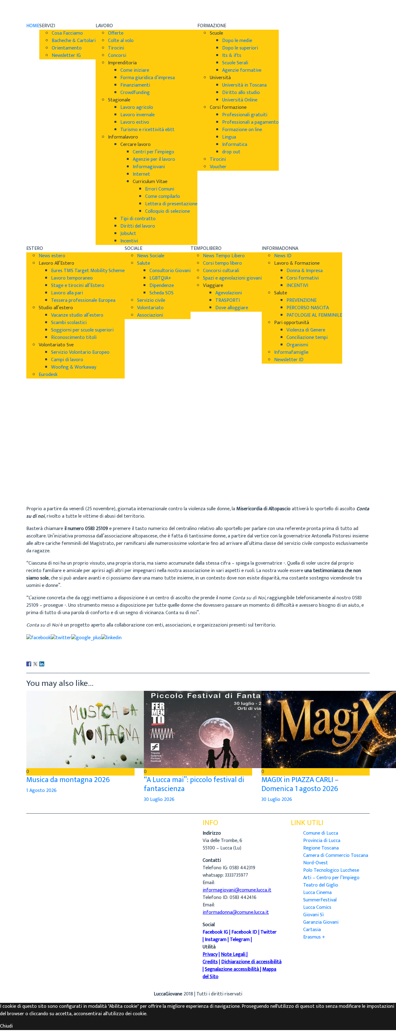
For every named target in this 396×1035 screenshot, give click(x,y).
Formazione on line (242, 130)
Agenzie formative (241, 70)
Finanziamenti (135, 85)
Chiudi (6, 1026)
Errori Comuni (159, 189)
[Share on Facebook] (38, 637)
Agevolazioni (228, 293)
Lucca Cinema (317, 892)
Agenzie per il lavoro (154, 159)
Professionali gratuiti (244, 115)
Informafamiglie (291, 352)
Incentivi (129, 241)
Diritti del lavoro (137, 226)
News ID (282, 256)
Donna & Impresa (304, 271)
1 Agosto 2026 (41, 790)
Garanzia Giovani (320, 922)
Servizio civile (151, 300)
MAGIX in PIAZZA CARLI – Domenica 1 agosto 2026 (299, 784)
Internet (141, 174)
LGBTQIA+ (160, 278)
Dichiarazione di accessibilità (251, 962)
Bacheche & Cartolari (74, 40)
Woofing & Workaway (73, 367)
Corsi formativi (302, 278)
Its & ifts (231, 55)
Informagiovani (149, 167)
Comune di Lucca (320, 833)
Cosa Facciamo (67, 33)
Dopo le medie (237, 40)
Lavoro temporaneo (72, 278)
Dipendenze (161, 285)
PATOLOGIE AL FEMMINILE (314, 315)
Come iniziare (134, 70)
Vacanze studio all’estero (77, 315)
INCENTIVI (297, 285)
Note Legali (233, 954)
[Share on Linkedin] (111, 637)
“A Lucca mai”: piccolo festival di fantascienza (194, 784)
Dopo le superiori (240, 48)
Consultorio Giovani (170, 271)
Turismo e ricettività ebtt (147, 130)
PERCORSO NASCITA (307, 308)
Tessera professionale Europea (83, 300)
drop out (231, 152)
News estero (52, 256)
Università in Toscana (244, 85)
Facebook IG (215, 932)
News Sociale (150, 256)
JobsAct (128, 233)
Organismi (297, 345)
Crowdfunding (135, 92)
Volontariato (150, 308)
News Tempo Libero (224, 256)
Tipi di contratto (138, 219)
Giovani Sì (313, 915)
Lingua (229, 137)
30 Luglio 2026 (159, 799)
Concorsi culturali (221, 271)
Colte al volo (121, 40)
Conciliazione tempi (307, 337)
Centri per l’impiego (153, 152)
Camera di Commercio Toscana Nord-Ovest (335, 859)
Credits (210, 962)
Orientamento (67, 48)
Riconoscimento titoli (74, 337)
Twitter (268, 932)
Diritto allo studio (241, 92)
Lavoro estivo (134, 122)
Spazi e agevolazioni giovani (232, 278)
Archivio (34, 484)
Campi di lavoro (67, 360)
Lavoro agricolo (136, 107)
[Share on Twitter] (61, 637)
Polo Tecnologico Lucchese (331, 870)
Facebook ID (244, 932)
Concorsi (117, 55)
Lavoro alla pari (67, 293)
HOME (32, 26)
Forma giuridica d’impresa (147, 78)
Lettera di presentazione (171, 204)
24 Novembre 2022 (46, 491)
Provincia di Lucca (321, 840)
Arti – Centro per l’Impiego (331, 878)
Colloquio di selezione (167, 211)
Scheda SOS (161, 293)
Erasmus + (314, 937)
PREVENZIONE (301, 300)
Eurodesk (48, 374)
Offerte (115, 33)
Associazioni (150, 315)
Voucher (218, 167)
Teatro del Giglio (320, 885)
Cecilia (33, 477)
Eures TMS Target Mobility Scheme (88, 271)
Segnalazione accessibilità (232, 969)
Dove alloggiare (231, 308)
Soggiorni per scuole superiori (82, 330)
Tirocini (116, 48)
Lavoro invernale (137, 115)
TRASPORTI (227, 300)
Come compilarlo (162, 196)
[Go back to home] (43, 11)
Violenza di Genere (305, 330)
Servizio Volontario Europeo (80, 352)
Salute (143, 263)
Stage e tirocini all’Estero (77, 285)
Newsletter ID (288, 360)
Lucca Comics (317, 907)
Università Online (239, 100)
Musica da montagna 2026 (68, 780)
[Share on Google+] (86, 637)
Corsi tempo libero (222, 263)
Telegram (240, 939)
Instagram (215, 939)
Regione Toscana (321, 848)
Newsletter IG (66, 55)
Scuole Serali (235, 63)
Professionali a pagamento (250, 122)
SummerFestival (320, 900)
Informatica (234, 144)
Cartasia (312, 930)
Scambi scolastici (69, 323)
